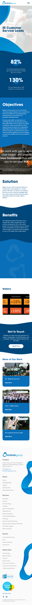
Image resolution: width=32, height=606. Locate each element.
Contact (5, 558)
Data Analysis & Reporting (10, 521)
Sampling (5, 518)
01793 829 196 (6, 469)
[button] (28, 3)
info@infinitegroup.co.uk (9, 471)
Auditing (5, 506)
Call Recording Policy (9, 568)
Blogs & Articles (7, 556)
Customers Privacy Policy (10, 566)
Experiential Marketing (9, 516)
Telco (4, 539)
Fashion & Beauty (7, 542)
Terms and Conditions (9, 563)
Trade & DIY (6, 544)
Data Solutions (7, 487)
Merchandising (7, 503)
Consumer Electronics (9, 537)
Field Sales (5, 498)
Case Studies (6, 553)
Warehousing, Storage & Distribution (13, 523)
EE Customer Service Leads (14, 433)
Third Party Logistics (8, 526)
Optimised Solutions (8, 490)
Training (5, 501)
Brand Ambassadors (8, 508)
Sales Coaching (7, 528)
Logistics (5, 485)
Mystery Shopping (8, 513)
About (4, 480)
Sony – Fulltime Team (12, 406)
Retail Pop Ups (6, 511)
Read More (8, 382)
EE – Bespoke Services (12, 379)
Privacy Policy (6, 561)
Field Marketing (7, 482)
